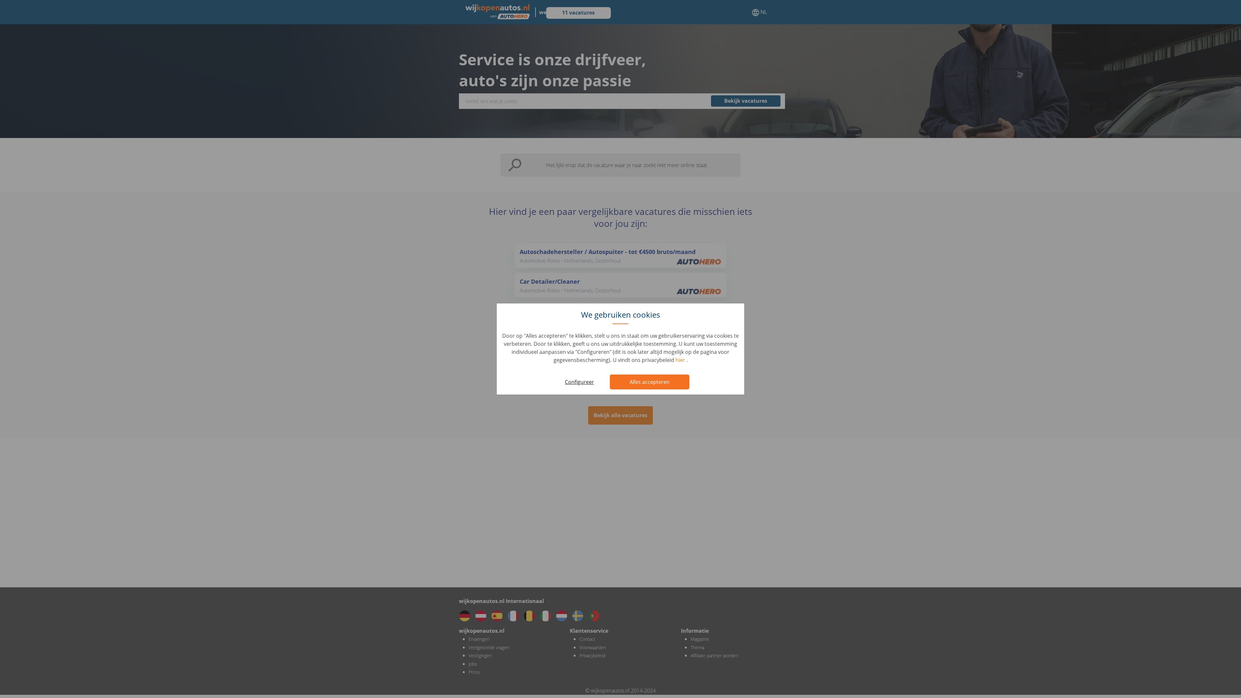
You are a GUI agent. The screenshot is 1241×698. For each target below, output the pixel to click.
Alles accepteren (650, 382)
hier (680, 360)
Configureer (579, 382)
